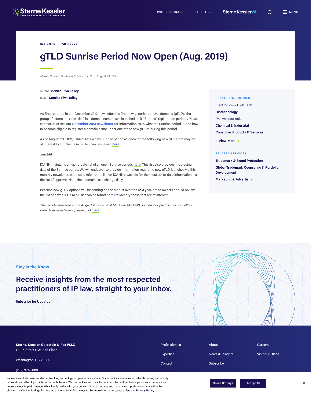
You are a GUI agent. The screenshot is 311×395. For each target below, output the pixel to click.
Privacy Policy (145, 390)
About (213, 345)
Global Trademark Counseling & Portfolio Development (247, 170)
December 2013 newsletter (92, 124)
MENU (293, 12)
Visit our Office (268, 354)
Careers (263, 345)
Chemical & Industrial (232, 126)
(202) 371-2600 (27, 370)
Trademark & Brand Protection (239, 161)
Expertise (203, 12)
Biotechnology (227, 112)
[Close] (304, 383)
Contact (166, 363)
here (115, 144)
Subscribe (216, 363)
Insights (47, 44)
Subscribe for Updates (33, 302)
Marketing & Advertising (234, 179)
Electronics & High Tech (234, 105)
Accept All (253, 383)
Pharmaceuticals (228, 119)
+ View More (226, 141)
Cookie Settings (223, 383)
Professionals (170, 12)
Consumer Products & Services (239, 132)
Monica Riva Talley (64, 91)
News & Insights (221, 354)
